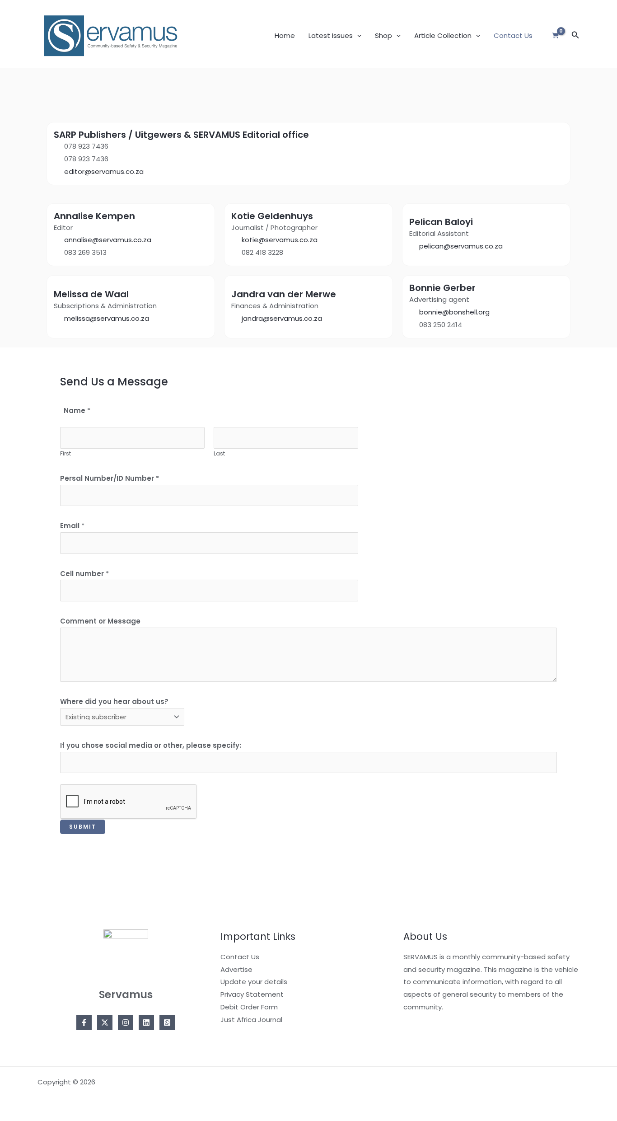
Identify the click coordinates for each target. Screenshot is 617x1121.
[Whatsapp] (167, 1022)
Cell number (84, 573)
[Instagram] (125, 1022)
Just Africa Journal (251, 1019)
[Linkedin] (146, 1022)
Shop (383, 35)
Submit (82, 826)
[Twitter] (104, 1022)
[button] (357, 36)
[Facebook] (84, 1022)
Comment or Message (100, 621)
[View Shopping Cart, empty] (555, 35)
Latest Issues (330, 35)
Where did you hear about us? (114, 701)
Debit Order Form (249, 1007)
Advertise (236, 969)
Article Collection (443, 35)
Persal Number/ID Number (109, 478)
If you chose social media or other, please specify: (150, 745)
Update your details (253, 981)
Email (72, 525)
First (65, 453)
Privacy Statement (252, 994)
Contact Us (513, 35)
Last (219, 453)
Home (285, 35)
